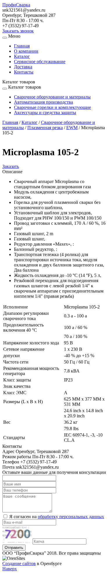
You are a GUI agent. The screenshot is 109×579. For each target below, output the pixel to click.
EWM (72, 127)
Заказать (10, 166)
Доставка (23, 66)
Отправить (14, 547)
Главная (22, 45)
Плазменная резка (45, 127)
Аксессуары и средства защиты (45, 112)
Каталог (22, 56)
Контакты (23, 72)
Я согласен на (56, 516)
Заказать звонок (18, 30)
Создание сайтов (19, 563)
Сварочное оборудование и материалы (52, 96)
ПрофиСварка (16, 4)
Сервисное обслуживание (39, 61)
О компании (26, 51)
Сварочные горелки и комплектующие (52, 107)
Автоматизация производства (43, 102)
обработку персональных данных (71, 516)
